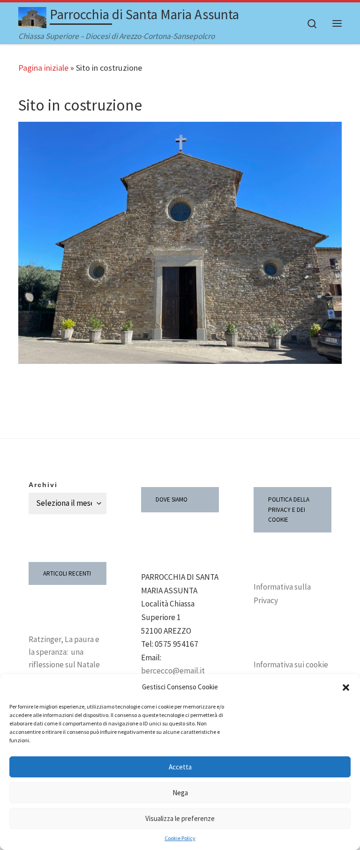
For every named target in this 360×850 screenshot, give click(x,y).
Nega (180, 792)
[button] (346, 687)
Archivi (43, 484)
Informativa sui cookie (291, 664)
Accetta (180, 766)
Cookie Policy (180, 838)
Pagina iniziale (43, 67)
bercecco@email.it (173, 670)
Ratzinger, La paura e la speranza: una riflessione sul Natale (64, 652)
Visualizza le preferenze (180, 818)
